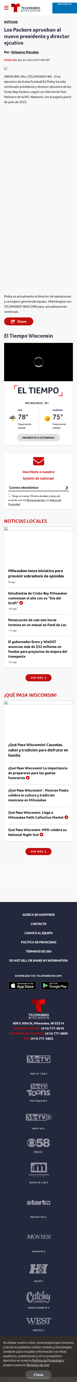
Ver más (37, 678)
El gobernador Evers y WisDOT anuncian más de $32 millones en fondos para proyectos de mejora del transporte (37, 649)
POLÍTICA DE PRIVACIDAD (38, 942)
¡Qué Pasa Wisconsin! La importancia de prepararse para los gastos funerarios (37, 773)
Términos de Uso (35, 500)
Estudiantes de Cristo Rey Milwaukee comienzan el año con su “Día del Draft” (37, 598)
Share (21, 321)
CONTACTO (38, 924)
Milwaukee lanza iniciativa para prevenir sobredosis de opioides (36, 573)
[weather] (12, 418)
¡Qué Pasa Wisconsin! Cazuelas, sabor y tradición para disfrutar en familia (38, 750)
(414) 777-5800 (56, 1033)
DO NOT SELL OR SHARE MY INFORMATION (38, 960)
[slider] (29, 378)
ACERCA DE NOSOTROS (38, 915)
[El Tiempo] (38, 395)
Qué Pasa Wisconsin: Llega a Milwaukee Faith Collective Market (36, 815)
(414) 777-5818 (52, 1028)
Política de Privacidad (47, 1360)
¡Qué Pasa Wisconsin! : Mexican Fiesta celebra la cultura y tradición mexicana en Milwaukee (38, 795)
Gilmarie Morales (25, 52)
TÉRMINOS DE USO (39, 951)
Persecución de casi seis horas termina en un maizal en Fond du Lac (37, 622)
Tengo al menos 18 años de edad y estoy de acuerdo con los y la (34, 500)
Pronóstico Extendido (38, 438)
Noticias (11, 22)
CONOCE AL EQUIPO (38, 933)
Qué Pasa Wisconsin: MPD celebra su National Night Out (37, 832)
